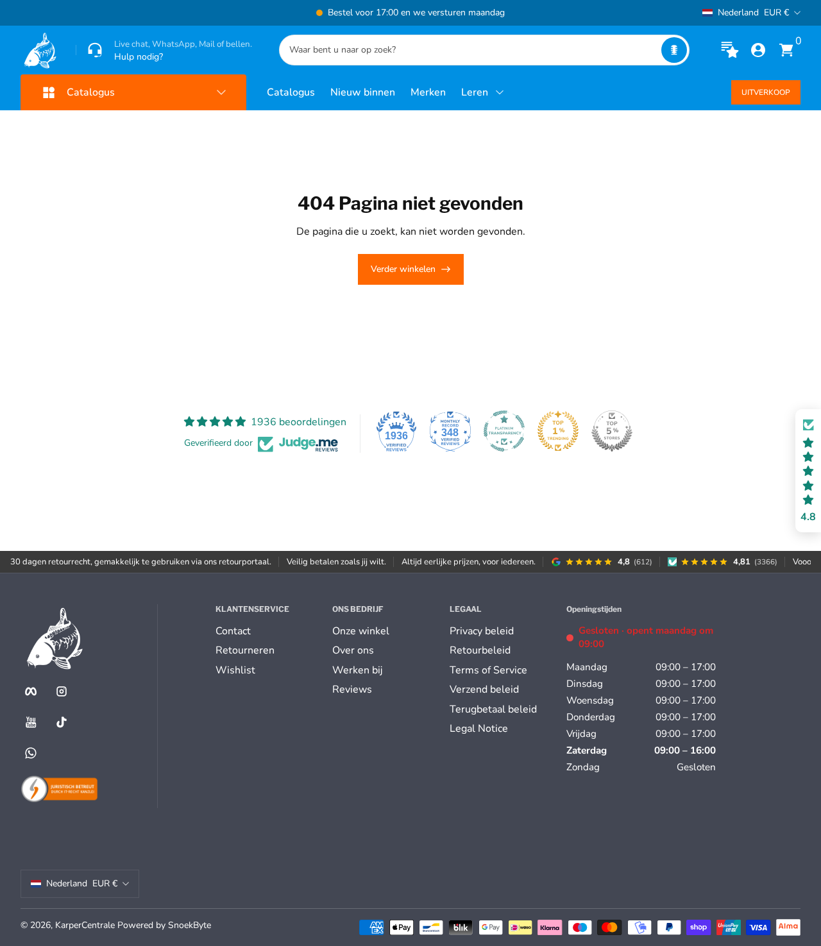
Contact (233, 631)
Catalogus (291, 92)
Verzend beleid (484, 689)
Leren (474, 92)
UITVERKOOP (765, 92)
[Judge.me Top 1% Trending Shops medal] (558, 431)
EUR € (753, 12)
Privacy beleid (482, 631)
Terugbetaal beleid (493, 709)
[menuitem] (269, 631)
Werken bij (357, 670)
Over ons (353, 650)
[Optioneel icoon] (730, 50)
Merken (428, 92)
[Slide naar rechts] (605, 13)
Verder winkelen (403, 269)
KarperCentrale (85, 925)
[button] (674, 50)
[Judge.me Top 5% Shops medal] (611, 431)
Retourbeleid (480, 650)
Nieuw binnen (362, 92)
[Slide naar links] (215, 13)
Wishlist (235, 670)
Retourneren (245, 650)
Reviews (352, 689)
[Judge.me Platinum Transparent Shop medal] (504, 431)
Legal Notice (479, 729)
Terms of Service (488, 670)
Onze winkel (360, 631)
